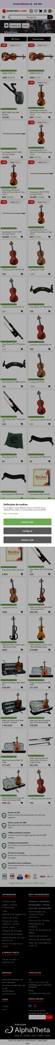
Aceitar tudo (27, 522)
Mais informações (11, 513)
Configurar (27, 531)
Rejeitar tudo (27, 539)
